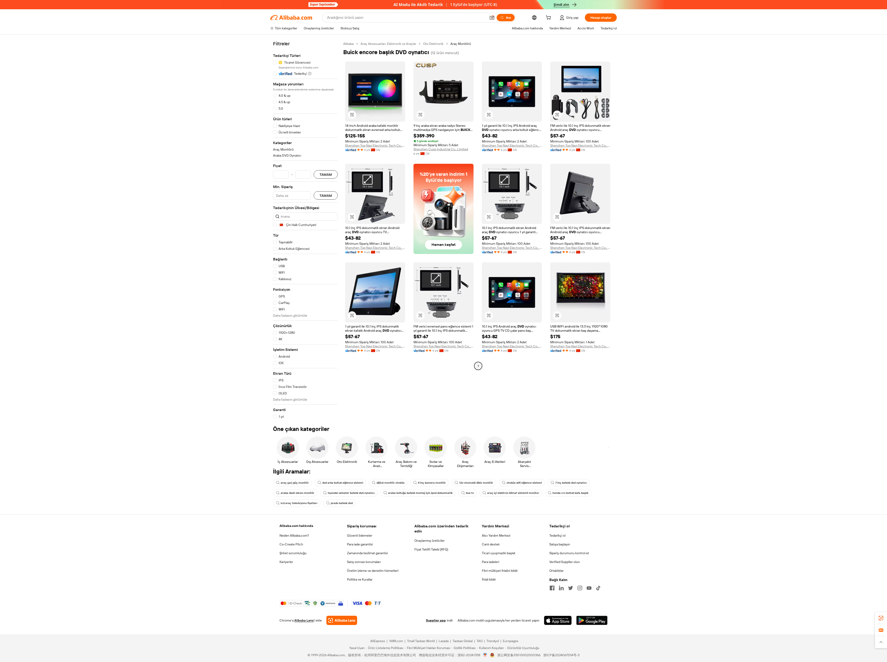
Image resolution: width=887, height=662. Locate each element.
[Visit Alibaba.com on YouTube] (589, 588)
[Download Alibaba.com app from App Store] (558, 620)
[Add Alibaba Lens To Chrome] (341, 620)
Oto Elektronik (433, 44)
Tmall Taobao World (421, 641)
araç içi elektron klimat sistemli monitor (513, 493)
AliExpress (377, 641)
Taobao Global (463, 641)
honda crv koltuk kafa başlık (570, 493)
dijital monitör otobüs (390, 482)
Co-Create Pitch (291, 544)
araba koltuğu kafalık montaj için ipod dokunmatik (420, 493)
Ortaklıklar (556, 570)
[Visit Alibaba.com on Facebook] (552, 588)
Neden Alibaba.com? (294, 535)
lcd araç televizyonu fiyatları (299, 503)
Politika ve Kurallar (360, 579)
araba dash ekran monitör (297, 493)
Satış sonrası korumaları (364, 562)
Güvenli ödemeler (359, 535)
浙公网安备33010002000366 (519, 655)
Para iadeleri (490, 562)
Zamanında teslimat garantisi (367, 553)
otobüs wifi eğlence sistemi (524, 482)
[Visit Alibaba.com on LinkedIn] (561, 588)
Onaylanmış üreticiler (429, 540)
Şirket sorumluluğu (293, 553)
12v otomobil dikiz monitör (476, 482)
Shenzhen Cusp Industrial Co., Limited (440, 149)
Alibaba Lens (304, 620)
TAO (480, 641)
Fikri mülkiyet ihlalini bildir (500, 570)
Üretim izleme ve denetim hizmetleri (372, 570)
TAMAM (325, 174)
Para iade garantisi (360, 544)
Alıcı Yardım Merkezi (496, 535)
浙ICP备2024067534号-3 (561, 655)
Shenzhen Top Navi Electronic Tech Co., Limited (375, 145)
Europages (510, 641)
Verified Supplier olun (564, 562)
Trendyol (492, 641)
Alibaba (348, 44)
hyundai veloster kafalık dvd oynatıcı (351, 493)
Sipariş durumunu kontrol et (569, 553)
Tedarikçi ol (557, 535)
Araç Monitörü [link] (460, 44)
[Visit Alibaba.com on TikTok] (598, 588)
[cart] (549, 18)
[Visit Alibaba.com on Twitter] (570, 588)
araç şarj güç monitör (295, 482)
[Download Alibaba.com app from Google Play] (592, 620)
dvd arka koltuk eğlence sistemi (342, 482)
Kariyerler (286, 562)
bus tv (470, 493)
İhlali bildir (489, 579)
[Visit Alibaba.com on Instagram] (580, 588)
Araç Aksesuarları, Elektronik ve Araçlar (388, 44)
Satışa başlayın (559, 544)
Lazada (444, 641)
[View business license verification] (485, 655)
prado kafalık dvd (342, 503)
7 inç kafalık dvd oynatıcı (571, 482)
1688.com (396, 641)
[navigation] (305, 230)
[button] (492, 17)
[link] (881, 618)
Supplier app (436, 620)
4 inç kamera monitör (432, 482)
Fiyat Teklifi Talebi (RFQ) (431, 549)
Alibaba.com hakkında (296, 526)
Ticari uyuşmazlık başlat (498, 553)
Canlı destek (491, 544)
